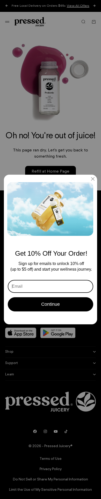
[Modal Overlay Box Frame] (50, 249)
